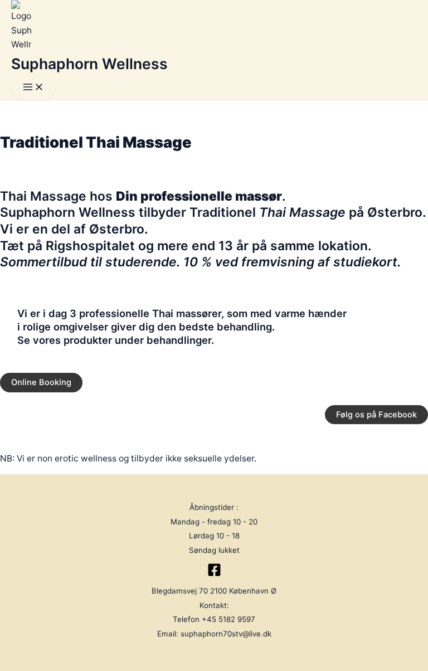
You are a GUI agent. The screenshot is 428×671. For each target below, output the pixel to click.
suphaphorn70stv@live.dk (226, 633)
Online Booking (41, 382)
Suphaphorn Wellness (89, 63)
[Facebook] (214, 573)
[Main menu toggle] (33, 88)
